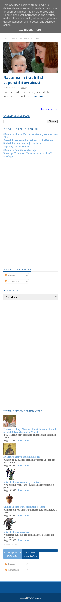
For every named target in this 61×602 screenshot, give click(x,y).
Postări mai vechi (49, 109)
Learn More (26, 30)
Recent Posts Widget (10, 544)
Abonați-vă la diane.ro (12, 554)
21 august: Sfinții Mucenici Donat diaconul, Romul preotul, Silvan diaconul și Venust (29, 430)
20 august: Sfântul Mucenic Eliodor (21, 457)
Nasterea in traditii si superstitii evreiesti (23, 80)
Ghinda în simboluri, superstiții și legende (24, 507)
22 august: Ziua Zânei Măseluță (19, 150)
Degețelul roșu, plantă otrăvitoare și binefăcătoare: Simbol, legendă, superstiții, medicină (29, 141)
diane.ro (38, 598)
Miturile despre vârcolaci (16, 532)
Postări (11, 275)
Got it (40, 30)
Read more (23, 440)
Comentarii (13, 281)
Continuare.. (40, 96)
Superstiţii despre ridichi (16, 146)
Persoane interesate (30, 554)
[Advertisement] (28, 212)
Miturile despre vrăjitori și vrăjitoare (22, 482)
